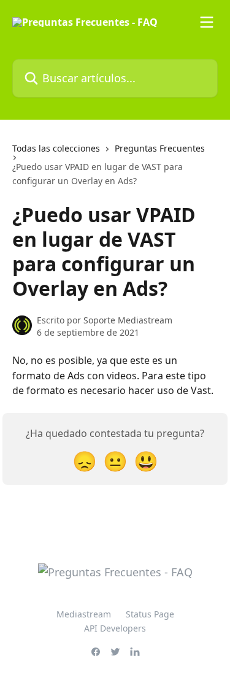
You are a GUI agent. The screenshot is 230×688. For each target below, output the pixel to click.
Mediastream (83, 614)
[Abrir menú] (207, 22)
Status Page (150, 614)
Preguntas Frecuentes (160, 148)
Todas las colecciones (56, 148)
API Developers (115, 628)
